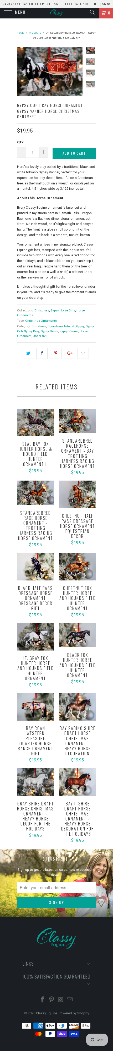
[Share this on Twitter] (28, 353)
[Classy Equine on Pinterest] (52, 1000)
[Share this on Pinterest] (55, 353)
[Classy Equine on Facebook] (43, 1000)
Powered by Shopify (74, 1013)
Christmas (41, 310)
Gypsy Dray (31, 331)
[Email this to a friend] (83, 353)
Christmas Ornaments (41, 320)
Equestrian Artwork (61, 326)
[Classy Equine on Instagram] (61, 1000)
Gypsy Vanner (68, 331)
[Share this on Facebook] (42, 353)
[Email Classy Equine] (70, 1000)
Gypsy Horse (49, 331)
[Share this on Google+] (69, 353)
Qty (20, 142)
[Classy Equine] (56, 13)
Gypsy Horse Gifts (62, 310)
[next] (77, 71)
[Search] (92, 12)
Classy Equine (46, 1013)
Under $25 (40, 336)
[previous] (22, 71)
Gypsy (80, 326)
